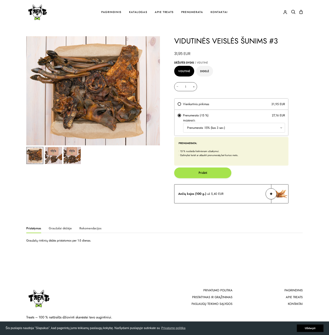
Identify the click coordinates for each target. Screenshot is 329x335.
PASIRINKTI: (189, 120)
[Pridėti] (271, 193)
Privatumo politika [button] (173, 328)
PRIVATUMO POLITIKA (217, 290)
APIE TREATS (294, 297)
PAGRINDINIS (293, 290)
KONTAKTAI (295, 304)
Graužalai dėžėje (60, 228)
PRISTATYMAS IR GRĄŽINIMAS (212, 297)
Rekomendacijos (90, 228)
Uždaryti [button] (310, 328)
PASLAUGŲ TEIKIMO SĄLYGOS (212, 304)
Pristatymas (33, 228)
